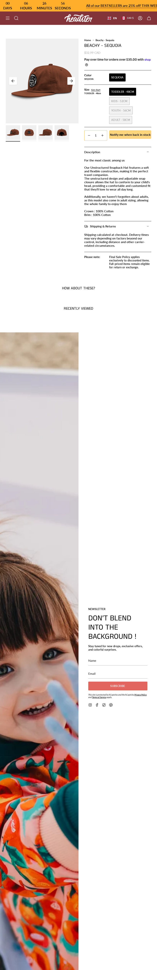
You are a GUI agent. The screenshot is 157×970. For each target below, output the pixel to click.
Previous (13, 81)
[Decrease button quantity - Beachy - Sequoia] (88, 135)
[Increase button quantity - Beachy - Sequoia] (102, 135)
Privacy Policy (140, 694)
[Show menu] (7, 18)
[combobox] (112, 18)
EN (115, 18)
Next (71, 81)
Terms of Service (99, 697)
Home (87, 40)
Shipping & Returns (103, 226)
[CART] (149, 18)
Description (92, 152)
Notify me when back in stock (130, 134)
